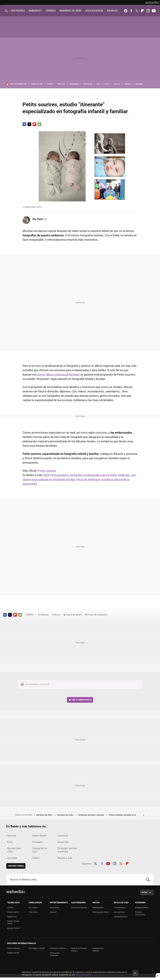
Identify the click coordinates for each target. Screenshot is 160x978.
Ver (81, 700)
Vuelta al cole (36, 84)
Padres (36, 858)
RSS (120, 863)
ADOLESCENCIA (94, 10)
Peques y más (65, 858)
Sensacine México (58, 948)
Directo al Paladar (79, 907)
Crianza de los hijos (39, 850)
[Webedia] (152, 2)
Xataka (10, 907)
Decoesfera (119, 912)
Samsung (87, 84)
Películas (61, 84)
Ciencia (127, 84)
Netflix (49, 84)
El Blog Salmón (141, 907)
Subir (145, 892)
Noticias (11, 835)
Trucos (117, 84)
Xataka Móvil (13, 912)
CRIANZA (51, 10)
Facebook (131, 11)
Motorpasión (98, 907)
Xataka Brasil (13, 953)
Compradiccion (120, 916)
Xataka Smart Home (13, 922)
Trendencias (119, 907)
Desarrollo (63, 842)
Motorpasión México (98, 949)
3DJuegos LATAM (36, 948)
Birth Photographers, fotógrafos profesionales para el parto (80, 475)
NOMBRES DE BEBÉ (71, 10)
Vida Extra (33, 912)
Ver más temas (16, 866)
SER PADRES (18, 10)
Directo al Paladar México (79, 949)
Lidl (97, 84)
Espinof (53, 912)
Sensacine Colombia (54, 954)
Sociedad (12, 858)
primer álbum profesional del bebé (58, 374)
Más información (83, 974)
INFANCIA (112, 10)
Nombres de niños (44, 815)
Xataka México (13, 948)
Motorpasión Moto (100, 912)
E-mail (39, 124)
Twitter (137, 11)
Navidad (139, 84)
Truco (106, 84)
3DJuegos (33, 907)
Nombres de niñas (65, 815)
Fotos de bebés (74, 614)
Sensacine (54, 907)
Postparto (37, 842)
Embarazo (43, 614)
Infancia (56, 614)
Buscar (148, 879)
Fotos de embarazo (98, 614)
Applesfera (12, 916)
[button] (39, 219)
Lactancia (63, 835)
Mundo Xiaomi (13, 928)
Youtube (154, 11)
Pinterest (126, 11)
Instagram (148, 11)
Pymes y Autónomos (140, 913)
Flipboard (142, 11)
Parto (10, 842)
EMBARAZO (35, 10)
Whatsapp (74, 84)
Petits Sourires (47, 470)
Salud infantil (39, 835)
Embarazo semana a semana (91, 815)
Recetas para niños (14, 850)
